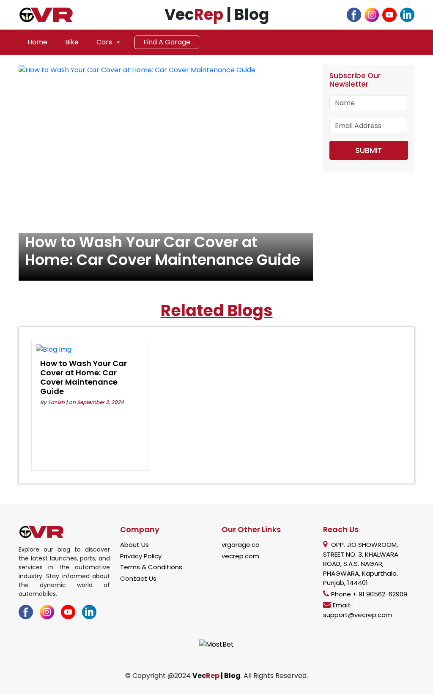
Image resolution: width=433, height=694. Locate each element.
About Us (134, 544)
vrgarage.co (241, 544)
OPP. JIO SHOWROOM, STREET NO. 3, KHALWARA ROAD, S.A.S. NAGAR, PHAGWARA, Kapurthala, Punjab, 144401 (360, 563)
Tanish (56, 402)
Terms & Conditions (151, 567)
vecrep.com (240, 556)
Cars (104, 42)
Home (37, 42)
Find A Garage (166, 42)
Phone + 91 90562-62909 (369, 594)
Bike (72, 42)
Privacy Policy (141, 556)
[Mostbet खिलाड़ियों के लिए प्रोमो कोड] (216, 644)
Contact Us (138, 578)
